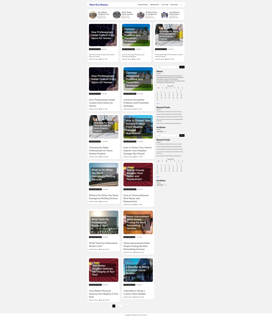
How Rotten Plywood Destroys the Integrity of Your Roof (103, 293)
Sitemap (145, 315)
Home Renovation (154, 4)
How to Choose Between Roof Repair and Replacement (136, 198)
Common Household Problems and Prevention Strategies (133, 56)
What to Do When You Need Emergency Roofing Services (103, 197)
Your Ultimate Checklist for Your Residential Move (104, 14)
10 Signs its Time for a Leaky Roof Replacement (151, 14)
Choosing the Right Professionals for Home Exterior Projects (101, 150)
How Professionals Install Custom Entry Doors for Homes (102, 102)
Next (128, 306)
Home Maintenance (143, 4)
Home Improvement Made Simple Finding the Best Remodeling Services (136, 246)
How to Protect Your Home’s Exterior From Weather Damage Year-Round (137, 150)
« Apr (157, 103)
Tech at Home (164, 4)
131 (124, 306)
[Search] (181, 5)
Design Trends (174, 4)
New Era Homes (99, 4)
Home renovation (94, 49)
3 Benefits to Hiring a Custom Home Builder (134, 292)
